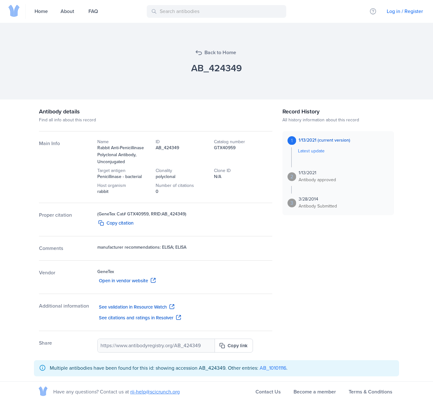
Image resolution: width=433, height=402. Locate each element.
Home (41, 11)
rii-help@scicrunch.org (155, 391)
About (67, 11)
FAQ (93, 11)
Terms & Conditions (370, 391)
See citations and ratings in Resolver (136, 317)
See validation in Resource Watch (133, 306)
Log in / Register (405, 11)
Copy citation (120, 223)
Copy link (238, 345)
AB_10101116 (273, 368)
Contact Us (268, 391)
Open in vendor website (123, 280)
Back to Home (220, 52)
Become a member (315, 391)
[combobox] (217, 11)
